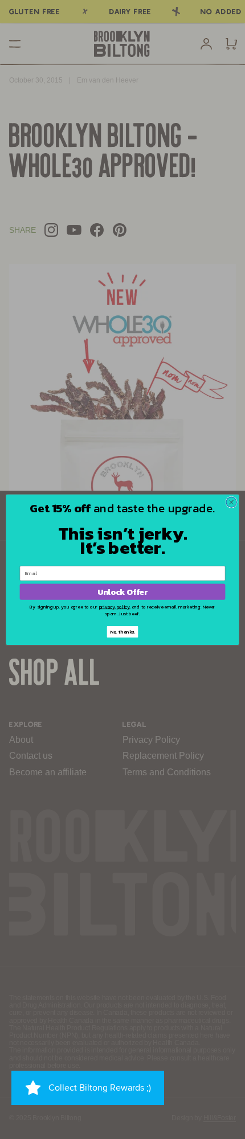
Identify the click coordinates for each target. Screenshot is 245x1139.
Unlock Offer (122, 591)
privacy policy (114, 606)
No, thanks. (122, 631)
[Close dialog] (231, 502)
